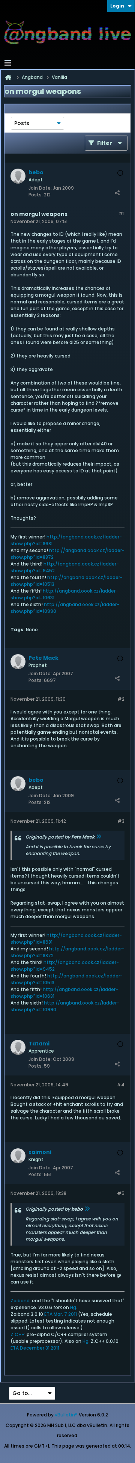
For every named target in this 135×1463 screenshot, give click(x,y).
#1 (121, 213)
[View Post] (99, 837)
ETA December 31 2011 (34, 1348)
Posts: (35, 195)
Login (117, 6)
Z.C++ (17, 1334)
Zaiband (20, 1300)
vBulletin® (66, 1415)
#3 (120, 821)
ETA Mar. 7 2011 (60, 1314)
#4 (120, 1084)
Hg (73, 1307)
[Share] (117, 193)
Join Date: (40, 188)
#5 (120, 1193)
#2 (120, 699)
